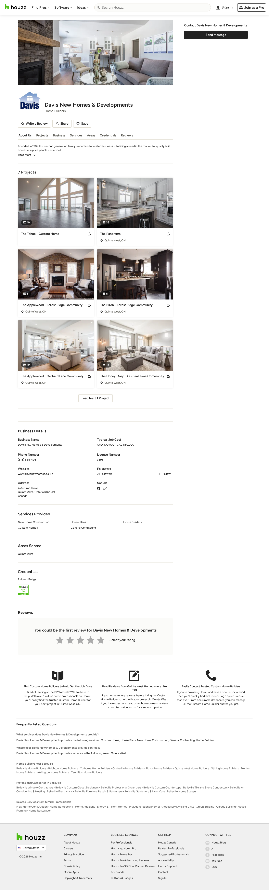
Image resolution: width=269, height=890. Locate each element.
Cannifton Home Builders (86, 772)
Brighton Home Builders (63, 768)
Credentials (108, 135)
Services (76, 135)
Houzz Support (167, 866)
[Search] (98, 7)
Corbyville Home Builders (128, 768)
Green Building (205, 806)
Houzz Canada (167, 842)
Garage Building (226, 806)
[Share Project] (89, 234)
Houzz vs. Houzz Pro (123, 848)
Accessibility (166, 860)
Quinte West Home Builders (192, 768)
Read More (24, 155)
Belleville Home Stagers (182, 791)
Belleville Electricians (60, 791)
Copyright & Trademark (78, 878)
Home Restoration (40, 810)
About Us (25, 135)
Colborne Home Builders (95, 768)
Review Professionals (171, 848)
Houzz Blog (218, 842)
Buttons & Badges (122, 878)
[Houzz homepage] (15, 6)
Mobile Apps (71, 872)
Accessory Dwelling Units (178, 806)
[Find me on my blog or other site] (105, 488)
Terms (67, 860)
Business (59, 135)
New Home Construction (32, 806)
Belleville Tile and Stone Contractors (205, 787)
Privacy (68, 854)
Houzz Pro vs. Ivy (121, 854)
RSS (214, 867)
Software (61, 7)
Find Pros (39, 7)
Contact (163, 872)
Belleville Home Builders (31, 768)
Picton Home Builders (159, 768)
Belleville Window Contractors (34, 787)
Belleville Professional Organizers (121, 787)
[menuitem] (40, 7)
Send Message (216, 35)
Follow (166, 474)
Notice (79, 854)
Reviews (127, 135)
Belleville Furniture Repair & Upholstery (98, 791)
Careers (68, 848)
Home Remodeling (61, 806)
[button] (95, 587)
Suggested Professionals (173, 854)
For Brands (117, 872)
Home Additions (85, 806)
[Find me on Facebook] (98, 488)
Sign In (162, 878)
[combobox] (152, 7)
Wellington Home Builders (53, 772)
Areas (91, 135)
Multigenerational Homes (144, 806)
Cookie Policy (72, 866)
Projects (42, 135)
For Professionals (121, 842)
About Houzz (72, 842)
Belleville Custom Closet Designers (77, 787)
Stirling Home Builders (225, 768)
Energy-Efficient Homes (112, 806)
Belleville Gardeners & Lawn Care (144, 791)
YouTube (216, 861)
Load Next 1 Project (95, 398)
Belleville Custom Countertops (162, 787)
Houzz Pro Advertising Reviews (130, 860)
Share (64, 123)
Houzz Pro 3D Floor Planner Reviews (133, 866)
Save (84, 123)
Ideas (81, 7)
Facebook (217, 854)
